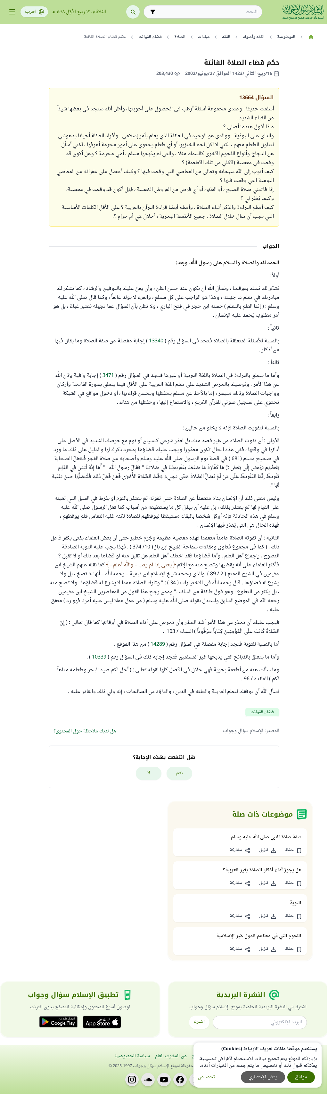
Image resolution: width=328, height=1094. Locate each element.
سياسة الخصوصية (132, 1056)
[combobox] (207, 12)
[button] (293, 850)
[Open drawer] (12, 11)
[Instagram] (132, 1079)
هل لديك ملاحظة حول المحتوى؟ (84, 731)
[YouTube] (164, 1079)
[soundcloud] (148, 1079)
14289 (158, 644)
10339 (99, 657)
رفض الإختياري (263, 1077)
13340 (156, 341)
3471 (108, 375)
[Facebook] (180, 1079)
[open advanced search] (152, 11)
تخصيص (206, 1077)
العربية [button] (30, 12)
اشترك (199, 1022)
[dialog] (257, 1065)
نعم (179, 773)
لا (148, 773)
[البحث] (133, 12)
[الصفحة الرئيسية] (311, 37)
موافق (301, 1077)
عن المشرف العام (171, 1056)
